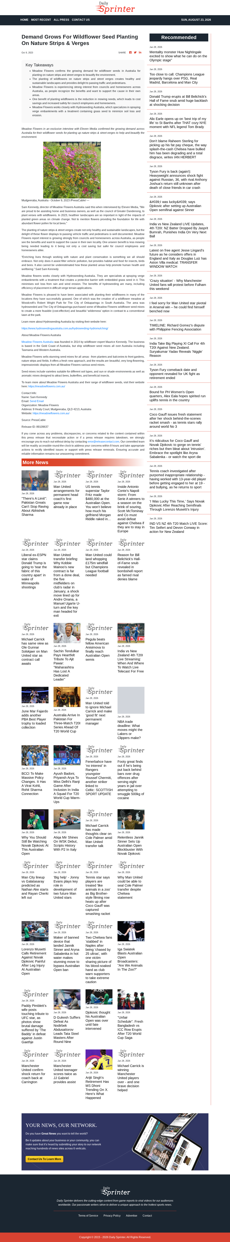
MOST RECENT (41, 19)
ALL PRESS (61, 19)
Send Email (37, 401)
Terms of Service (88, 1215)
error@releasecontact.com (103, 441)
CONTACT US (81, 19)
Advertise (131, 1215)
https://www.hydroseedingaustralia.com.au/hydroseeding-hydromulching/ (65, 328)
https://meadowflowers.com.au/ (46, 386)
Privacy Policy (112, 1215)
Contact (147, 1215)
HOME (24, 19)
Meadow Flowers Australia (38, 341)
